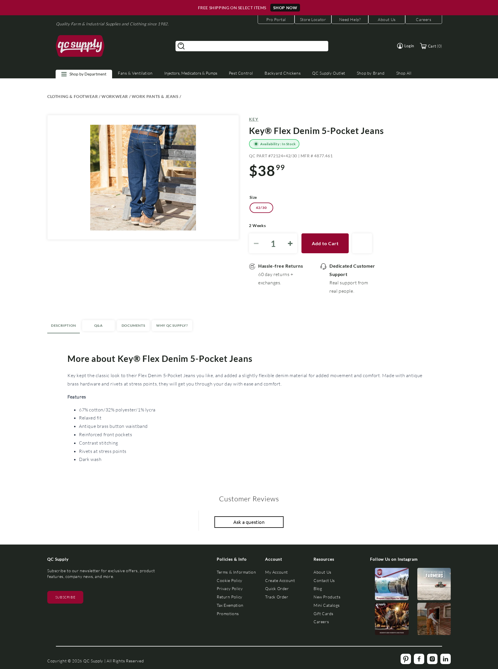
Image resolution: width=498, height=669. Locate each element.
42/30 (261, 207)
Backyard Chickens (283, 73)
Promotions (228, 613)
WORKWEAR (114, 96)
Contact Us (324, 580)
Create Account (280, 580)
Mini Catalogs (327, 605)
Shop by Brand (371, 73)
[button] (405, 45)
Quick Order (277, 588)
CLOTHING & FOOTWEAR (72, 96)
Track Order (276, 596)
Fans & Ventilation (135, 73)
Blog (318, 588)
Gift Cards (323, 613)
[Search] (181, 46)
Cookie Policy (229, 580)
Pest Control (241, 73)
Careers (321, 621)
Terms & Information (236, 572)
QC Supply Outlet (328, 73)
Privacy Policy (230, 588)
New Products (327, 596)
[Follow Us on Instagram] (392, 585)
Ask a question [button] (249, 522)
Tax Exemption (230, 605)
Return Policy (229, 596)
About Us (322, 572)
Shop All (404, 73)
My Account (276, 572)
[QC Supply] (80, 46)
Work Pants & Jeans (155, 96)
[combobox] (252, 46)
